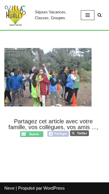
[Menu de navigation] (87, 15)
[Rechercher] (99, 15)
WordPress (54, 188)
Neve (9, 188)
